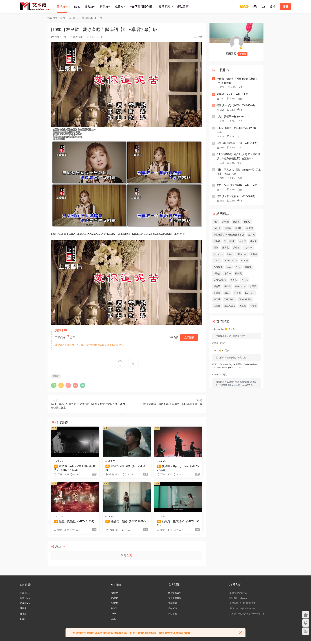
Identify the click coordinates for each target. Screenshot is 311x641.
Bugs (77, 6)
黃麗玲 (217, 293)
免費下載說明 (174, 592)
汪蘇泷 (253, 241)
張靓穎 (217, 241)
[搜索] (263, 6)
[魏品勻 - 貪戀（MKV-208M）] (127, 497)
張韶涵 (254, 254)
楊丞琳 (227, 273)
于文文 (253, 306)
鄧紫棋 (236, 221)
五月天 (251, 234)
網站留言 (183, 6)
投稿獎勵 (164, 6)
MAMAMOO (220, 280)
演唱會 (23, 608)
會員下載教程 (174, 598)
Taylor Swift (229, 241)
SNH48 (238, 228)
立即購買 (189, 337)
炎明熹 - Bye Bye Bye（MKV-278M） (178, 468)
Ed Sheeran (241, 254)
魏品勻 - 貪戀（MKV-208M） (126, 521)
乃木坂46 (218, 267)
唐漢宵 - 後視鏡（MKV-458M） (125, 468)
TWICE (217, 228)
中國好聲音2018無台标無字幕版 (229, 234)
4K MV (59, 461)
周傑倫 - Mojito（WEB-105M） (234, 94)
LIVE (113, 619)
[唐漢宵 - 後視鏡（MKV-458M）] (127, 442)
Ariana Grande (230, 260)
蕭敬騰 (248, 267)
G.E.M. (217, 260)
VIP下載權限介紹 (141, 6)
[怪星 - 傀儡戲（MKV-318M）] (75, 497)
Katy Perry (249, 293)
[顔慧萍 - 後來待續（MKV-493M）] (178, 497)
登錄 (129, 555)
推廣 (200, 37)
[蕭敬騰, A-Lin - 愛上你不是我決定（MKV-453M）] (75, 442)
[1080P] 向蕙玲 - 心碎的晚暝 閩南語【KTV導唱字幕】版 (171, 404)
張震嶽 (217, 306)
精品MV (105, 6)
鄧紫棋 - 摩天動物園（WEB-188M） (236, 196)
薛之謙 (242, 241)
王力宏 (225, 247)
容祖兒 (237, 293)
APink (227, 293)
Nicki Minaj (240, 286)
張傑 (216, 247)
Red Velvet (218, 254)
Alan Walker (229, 306)
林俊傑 (247, 221)
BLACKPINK (245, 299)
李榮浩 (253, 286)
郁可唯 (244, 260)
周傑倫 (225, 221)
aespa (229, 267)
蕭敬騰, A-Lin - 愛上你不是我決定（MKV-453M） (75, 468)
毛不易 (244, 280)
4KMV (114, 608)
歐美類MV (25, 603)
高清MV (62, 6)
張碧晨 (217, 286)
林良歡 (56, 376)
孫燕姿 (217, 273)
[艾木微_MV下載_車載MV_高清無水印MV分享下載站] (34, 6)
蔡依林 (249, 228)
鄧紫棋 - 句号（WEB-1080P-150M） (236, 105)
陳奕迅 (217, 299)
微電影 (23, 613)
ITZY (229, 254)
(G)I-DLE (248, 247)
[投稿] (255, 6)
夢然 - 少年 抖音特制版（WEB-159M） (238, 185)
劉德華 (227, 286)
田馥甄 (238, 273)
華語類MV (78, 37)
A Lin (238, 267)
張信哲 (236, 247)
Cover (113, 613)
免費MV (120, 6)
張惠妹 (228, 228)
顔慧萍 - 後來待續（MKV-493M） (178, 523)
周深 (216, 221)
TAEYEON (229, 299)
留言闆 (223, 343)
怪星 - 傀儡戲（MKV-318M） (75, 521)
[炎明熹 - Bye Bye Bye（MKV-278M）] (178, 442)
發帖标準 (172, 608)
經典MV (90, 6)
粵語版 (242, 306)
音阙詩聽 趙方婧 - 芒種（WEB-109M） (238, 143)
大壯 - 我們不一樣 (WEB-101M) (234, 116)
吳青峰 (233, 280)
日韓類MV (25, 598)
